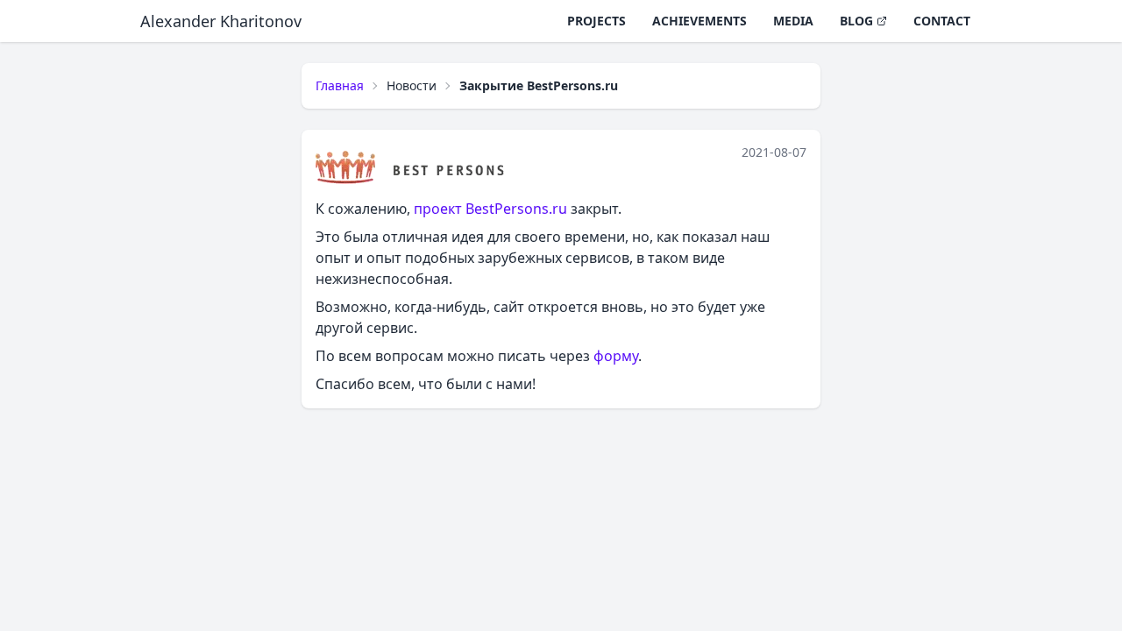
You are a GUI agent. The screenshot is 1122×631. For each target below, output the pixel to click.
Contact (941, 20)
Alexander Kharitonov (221, 21)
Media (793, 20)
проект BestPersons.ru (490, 208)
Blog (856, 20)
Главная (340, 85)
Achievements (699, 20)
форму (615, 355)
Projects (596, 20)
